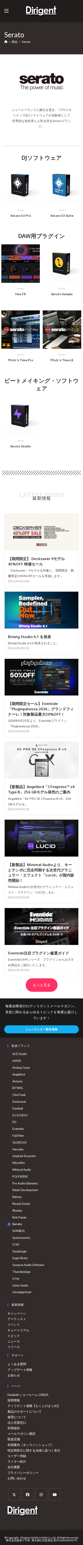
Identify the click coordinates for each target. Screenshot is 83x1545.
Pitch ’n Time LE (61, 360)
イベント (14, 1324)
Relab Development (25, 1190)
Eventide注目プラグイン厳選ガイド (38, 953)
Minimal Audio (21, 1169)
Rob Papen (19, 1217)
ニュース (14, 1341)
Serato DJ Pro (20, 215)
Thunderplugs (21, 1271)
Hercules (17, 1149)
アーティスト (17, 1319)
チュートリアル (18, 1330)
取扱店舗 (14, 1439)
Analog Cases (21, 1067)
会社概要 (14, 1467)
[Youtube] (55, 1494)
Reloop (17, 1197)
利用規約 (14, 1428)
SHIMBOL (18, 1231)
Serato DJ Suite (61, 215)
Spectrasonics (21, 1237)
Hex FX (20, 294)
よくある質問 (17, 1364)
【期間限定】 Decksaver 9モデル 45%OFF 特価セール (36, 561)
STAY (15, 1244)
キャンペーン (17, 1313)
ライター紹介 (17, 1461)
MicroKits (18, 1163)
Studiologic (19, 1251)
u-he (15, 1278)
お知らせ (14, 1375)
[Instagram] (41, 1494)
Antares (17, 1081)
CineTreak (19, 1095)
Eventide (18, 1129)
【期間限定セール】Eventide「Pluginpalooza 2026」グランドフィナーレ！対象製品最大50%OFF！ (41, 708)
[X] (14, 1494)
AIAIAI (16, 1060)
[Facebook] (28, 1494)
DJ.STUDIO (20, 1115)
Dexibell (17, 1108)
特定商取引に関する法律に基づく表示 (34, 1450)
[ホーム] (6, 42)
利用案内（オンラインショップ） (31, 1445)
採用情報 (14, 1400)
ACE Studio (19, 1054)
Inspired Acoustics (24, 1156)
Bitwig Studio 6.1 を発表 (29, 636)
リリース (14, 1347)
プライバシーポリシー (23, 1473)
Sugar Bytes (20, 1258)
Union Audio (20, 1285)
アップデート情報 (20, 1370)
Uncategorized (21, 1292)
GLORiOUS (19, 1142)
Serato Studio (20, 446)
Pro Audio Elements (25, 1183)
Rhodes (17, 1210)
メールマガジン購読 (21, 1433)
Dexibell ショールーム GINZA (28, 1395)
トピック (14, 1336)
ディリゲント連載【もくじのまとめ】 (34, 1406)
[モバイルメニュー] (6, 11)
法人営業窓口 (17, 1422)
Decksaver (19, 1101)
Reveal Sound (21, 1203)
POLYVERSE (20, 1176)
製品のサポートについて (25, 1411)
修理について (17, 1417)
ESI (14, 1122)
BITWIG (17, 1088)
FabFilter (18, 1135)
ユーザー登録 (17, 1456)
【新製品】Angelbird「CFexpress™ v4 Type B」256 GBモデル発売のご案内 (41, 789)
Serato (26, 42)
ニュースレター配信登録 (41, 1029)
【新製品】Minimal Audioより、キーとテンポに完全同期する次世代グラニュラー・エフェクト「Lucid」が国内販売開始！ (41, 872)
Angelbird (18, 1074)
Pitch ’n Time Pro (20, 360)
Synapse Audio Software (28, 1265)
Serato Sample (62, 294)
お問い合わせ (17, 1478)
